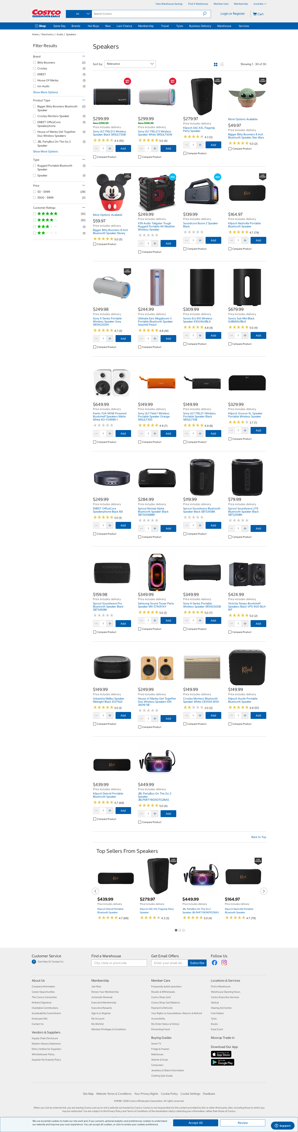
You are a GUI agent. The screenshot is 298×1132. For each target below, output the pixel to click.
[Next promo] (264, 891)
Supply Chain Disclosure (45, 1038)
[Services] (250, 26)
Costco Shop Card (161, 997)
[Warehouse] (232, 26)
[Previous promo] (95, 891)
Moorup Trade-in (223, 1038)
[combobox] (78, 14)
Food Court (217, 1029)
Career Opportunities (43, 991)
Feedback (209, 1093)
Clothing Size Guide (162, 1075)
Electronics (48, 34)
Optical (215, 1002)
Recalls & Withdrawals (163, 991)
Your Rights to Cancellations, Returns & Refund (176, 1013)
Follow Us (219, 956)
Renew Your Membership (105, 991)
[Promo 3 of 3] (183, 930)
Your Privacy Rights (146, 1093)
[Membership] (154, 26)
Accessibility (158, 1018)
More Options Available (242, 119)
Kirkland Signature (42, 1002)
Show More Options (45, 92)
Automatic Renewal (101, 997)
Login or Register (233, 14)
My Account (97, 1018)
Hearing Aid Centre (221, 1007)
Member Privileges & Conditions (108, 1029)
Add (123, 148)
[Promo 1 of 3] (176, 930)
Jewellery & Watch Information (167, 1070)
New (108, 26)
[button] (207, 13)
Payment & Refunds (162, 1007)
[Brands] (81, 26)
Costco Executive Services (225, 997)
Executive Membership (103, 1002)
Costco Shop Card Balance (165, 1002)
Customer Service (46, 956)
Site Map (88, 1093)
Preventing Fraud (160, 1029)
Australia (258, 3)
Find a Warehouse (106, 956)
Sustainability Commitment (46, 1013)
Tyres (179, 26)
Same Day (59, 26)
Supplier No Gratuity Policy (46, 1059)
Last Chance (124, 26)
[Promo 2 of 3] (179, 930)
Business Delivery (200, 26)
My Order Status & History (165, 1023)
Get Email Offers (165, 956)
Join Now (96, 986)
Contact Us (38, 1023)
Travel (165, 26)
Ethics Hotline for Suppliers (46, 1049)
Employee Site (39, 1018)
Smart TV (156, 1043)
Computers (157, 1065)
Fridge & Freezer (160, 1049)
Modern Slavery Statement (46, 1043)
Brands (76, 26)
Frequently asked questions (166, 986)
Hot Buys (93, 26)
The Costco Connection (44, 997)
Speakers (71, 34)
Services (244, 26)
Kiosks (214, 1023)
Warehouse (224, 26)
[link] (112, 114)
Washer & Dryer (159, 1059)
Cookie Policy (169, 1093)
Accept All (195, 1123)
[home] (47, 13)
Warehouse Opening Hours (225, 991)
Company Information (43, 986)
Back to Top (258, 837)
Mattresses (157, 1054)
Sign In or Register (101, 1013)
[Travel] (169, 26)
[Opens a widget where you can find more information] (283, 1126)
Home (35, 34)
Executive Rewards (101, 1007)
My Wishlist (97, 1023)
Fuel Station (217, 1013)
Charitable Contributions (45, 1007)
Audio (60, 34)
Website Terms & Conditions (114, 1093)
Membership (146, 26)
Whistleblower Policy (43, 1054)
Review (243, 1123)
